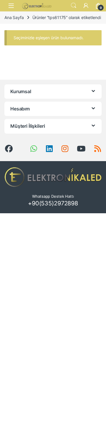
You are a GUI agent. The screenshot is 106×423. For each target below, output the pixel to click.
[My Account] (86, 5)
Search (73, 5)
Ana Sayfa (14, 17)
